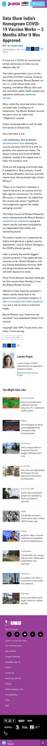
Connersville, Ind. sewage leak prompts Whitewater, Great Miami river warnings (32, 559)
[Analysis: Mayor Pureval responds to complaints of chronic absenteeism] (11, 536)
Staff (7, 706)
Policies (8, 684)
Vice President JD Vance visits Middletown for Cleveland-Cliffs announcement (32, 429)
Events (8, 667)
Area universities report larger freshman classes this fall (32, 600)
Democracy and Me (13, 678)
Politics (24, 421)
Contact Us (9, 673)
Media (23, 512)
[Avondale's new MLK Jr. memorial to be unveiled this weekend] (11, 578)
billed (15, 114)
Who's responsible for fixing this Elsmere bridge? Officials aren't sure (31, 451)
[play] (4, 742)
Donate (38, 4)
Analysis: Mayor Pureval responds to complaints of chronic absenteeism (32, 538)
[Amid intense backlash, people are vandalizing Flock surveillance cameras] (11, 493)
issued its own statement (16, 221)
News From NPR (12, 337)
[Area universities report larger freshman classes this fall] (11, 598)
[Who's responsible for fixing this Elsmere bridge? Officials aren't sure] (11, 448)
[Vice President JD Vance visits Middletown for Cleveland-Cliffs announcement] (11, 425)
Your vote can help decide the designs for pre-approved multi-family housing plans (32, 474)
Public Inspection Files (14, 689)
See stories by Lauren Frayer (27, 373)
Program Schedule (12, 657)
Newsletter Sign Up (13, 662)
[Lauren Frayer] (8, 360)
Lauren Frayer (17, 45)
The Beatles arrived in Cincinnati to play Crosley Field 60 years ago (32, 518)
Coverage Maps (11, 695)
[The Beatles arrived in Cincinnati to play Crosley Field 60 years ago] (11, 516)
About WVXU (10, 651)
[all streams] (43, 743)
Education (25, 594)
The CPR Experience (13, 646)
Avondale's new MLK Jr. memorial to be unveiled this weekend (32, 580)
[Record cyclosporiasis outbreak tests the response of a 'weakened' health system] (11, 402)
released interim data (13, 143)
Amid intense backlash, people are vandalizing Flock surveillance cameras (31, 497)
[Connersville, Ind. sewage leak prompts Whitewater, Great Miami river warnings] (11, 555)
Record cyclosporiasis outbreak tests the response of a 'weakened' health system (32, 406)
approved (32, 73)
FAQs (7, 700)
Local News (25, 443)
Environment (26, 551)
